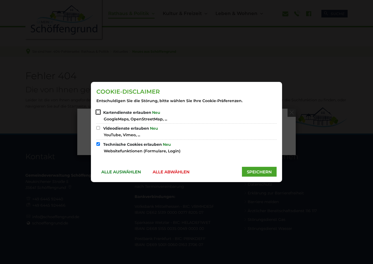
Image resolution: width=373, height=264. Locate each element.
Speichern (259, 171)
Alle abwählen (171, 171)
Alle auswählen (121, 171)
